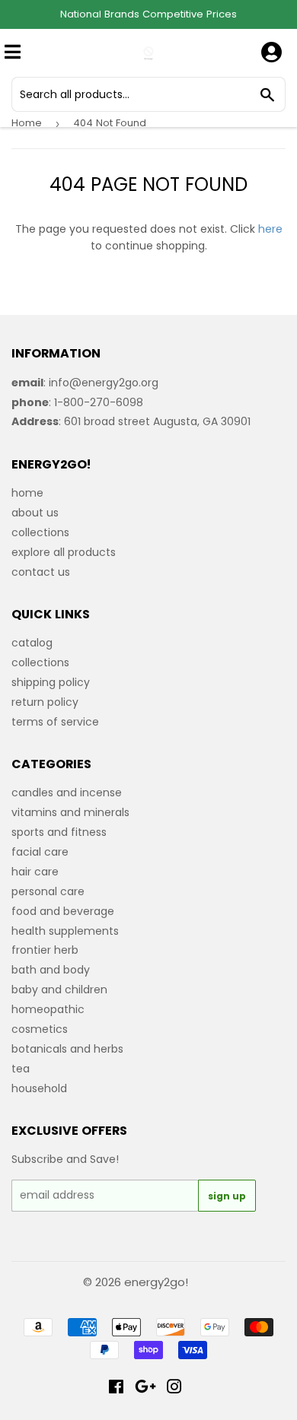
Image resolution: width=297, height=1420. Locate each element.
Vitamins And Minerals (70, 812)
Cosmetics (39, 1029)
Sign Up (227, 1196)
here (270, 229)
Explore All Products (63, 552)
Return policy (44, 702)
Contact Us (40, 572)
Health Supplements (65, 931)
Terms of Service (55, 721)
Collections (40, 532)
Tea (20, 1068)
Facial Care (40, 851)
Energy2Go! (156, 1282)
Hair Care (35, 871)
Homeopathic (48, 1009)
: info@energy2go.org (84, 382)
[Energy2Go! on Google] (145, 1388)
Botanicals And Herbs (67, 1048)
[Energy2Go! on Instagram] (174, 1388)
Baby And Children (59, 989)
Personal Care (48, 891)
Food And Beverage (62, 911)
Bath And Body (50, 969)
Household (39, 1088)
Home (26, 123)
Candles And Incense (66, 792)
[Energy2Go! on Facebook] (116, 1388)
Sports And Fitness (59, 832)
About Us (35, 512)
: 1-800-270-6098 (77, 402)
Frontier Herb (44, 950)
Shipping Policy (50, 682)
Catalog (32, 642)
